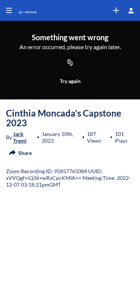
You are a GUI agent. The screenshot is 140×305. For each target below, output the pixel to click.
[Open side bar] (9, 10)
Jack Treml (20, 137)
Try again (70, 81)
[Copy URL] (70, 63)
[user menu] (131, 10)
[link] (116, 10)
